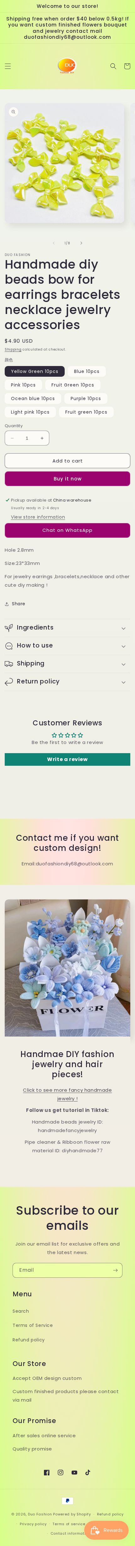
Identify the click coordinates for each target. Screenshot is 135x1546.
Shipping (13, 349)
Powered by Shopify (72, 1514)
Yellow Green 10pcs (34, 371)
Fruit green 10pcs (86, 412)
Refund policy (29, 1340)
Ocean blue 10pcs (33, 398)
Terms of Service (33, 1325)
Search (21, 1311)
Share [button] (18, 604)
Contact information (70, 1533)
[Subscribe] (115, 1270)
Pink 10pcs (23, 385)
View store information (38, 517)
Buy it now (68, 478)
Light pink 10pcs (30, 412)
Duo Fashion (40, 1514)
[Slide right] (81, 243)
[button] (8, 66)
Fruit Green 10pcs (72, 385)
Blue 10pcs (87, 371)
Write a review (67, 759)
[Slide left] (54, 243)
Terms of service (68, 1523)
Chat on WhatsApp (67, 530)
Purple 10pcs (86, 398)
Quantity (14, 426)
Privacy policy (33, 1523)
